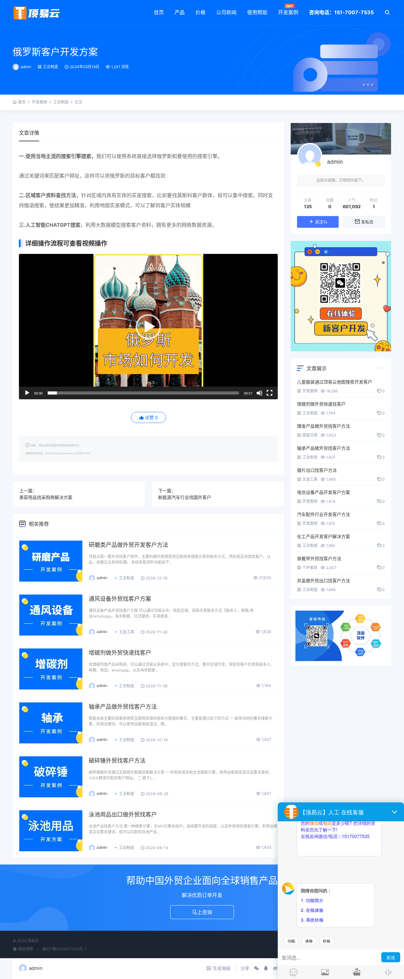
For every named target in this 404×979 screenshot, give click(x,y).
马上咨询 (202, 912)
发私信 (367, 222)
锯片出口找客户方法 (317, 470)
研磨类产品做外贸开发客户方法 (128, 545)
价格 (200, 12)
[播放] (27, 393)
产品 (180, 12)
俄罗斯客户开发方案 (55, 51)
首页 (159, 12)
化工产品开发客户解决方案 (323, 536)
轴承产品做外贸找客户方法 (123, 706)
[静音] (259, 393)
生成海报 (221, 968)
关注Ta (321, 222)
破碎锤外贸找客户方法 (117, 760)
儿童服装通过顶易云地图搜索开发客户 (334, 381)
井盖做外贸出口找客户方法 (323, 580)
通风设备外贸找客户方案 (120, 598)
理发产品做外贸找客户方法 (323, 426)
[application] (148, 326)
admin (26, 66)
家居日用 (310, 435)
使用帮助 (257, 12)
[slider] (143, 393)
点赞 (151, 417)
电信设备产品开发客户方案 (323, 492)
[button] (148, 326)
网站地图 (25, 949)
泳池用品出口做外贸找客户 (123, 814)
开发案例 (288, 12)
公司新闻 (226, 12)
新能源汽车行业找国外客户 (184, 497)
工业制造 (50, 66)
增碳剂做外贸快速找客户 (120, 652)
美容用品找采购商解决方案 (45, 497)
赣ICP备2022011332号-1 (64, 949)
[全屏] (269, 393)
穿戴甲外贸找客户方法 (319, 558)
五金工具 (126, 632)
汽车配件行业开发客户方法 (323, 514)
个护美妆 (310, 567)
